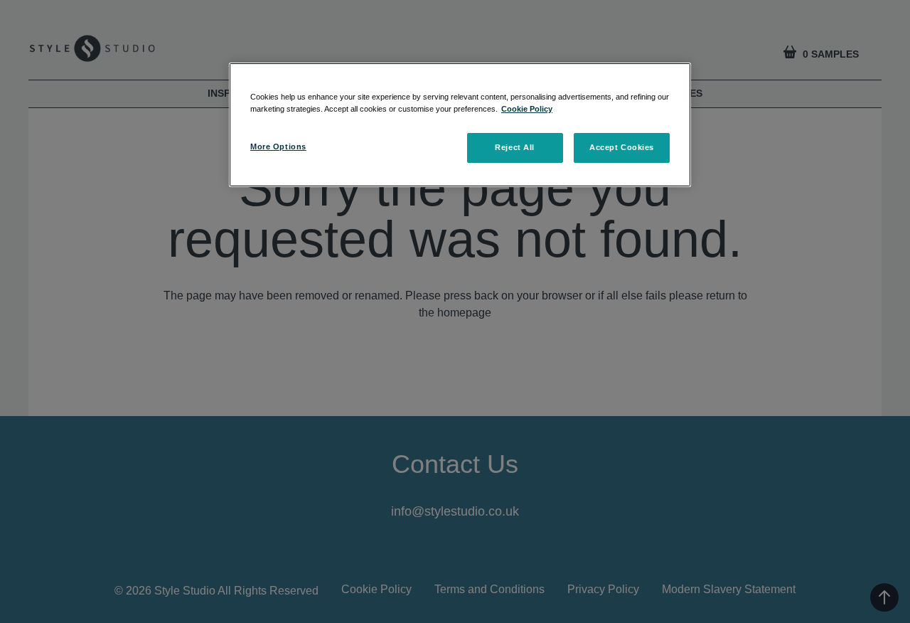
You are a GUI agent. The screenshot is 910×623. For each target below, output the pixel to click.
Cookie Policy (526, 109)
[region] (460, 125)
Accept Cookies (621, 147)
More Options (278, 146)
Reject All (515, 147)
